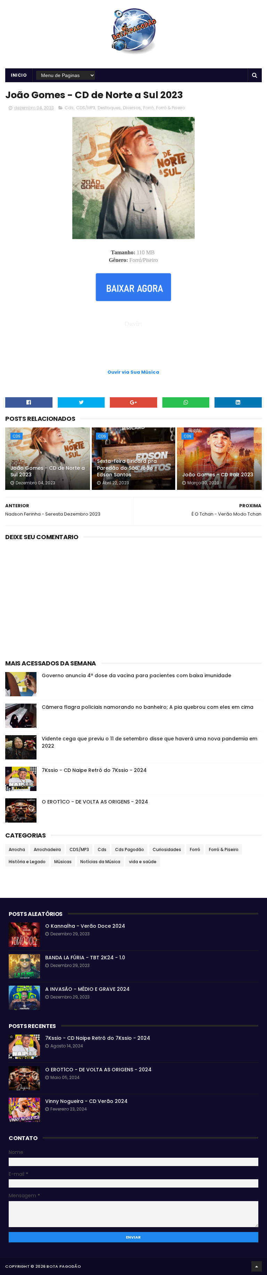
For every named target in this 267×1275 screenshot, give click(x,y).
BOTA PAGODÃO (64, 1266)
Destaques (109, 108)
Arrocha (17, 849)
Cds (69, 108)
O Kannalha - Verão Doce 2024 (85, 926)
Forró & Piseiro (170, 108)
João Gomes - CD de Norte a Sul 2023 (47, 471)
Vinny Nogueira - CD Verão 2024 (86, 1101)
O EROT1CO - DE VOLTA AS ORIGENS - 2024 (95, 801)
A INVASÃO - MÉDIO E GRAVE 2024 (87, 989)
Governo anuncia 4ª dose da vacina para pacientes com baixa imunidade (136, 675)
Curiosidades (167, 849)
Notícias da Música (100, 862)
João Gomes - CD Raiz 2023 (217, 474)
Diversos (132, 108)
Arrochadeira (47, 849)
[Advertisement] (133, 350)
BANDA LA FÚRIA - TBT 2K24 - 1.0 (85, 957)
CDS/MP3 (85, 108)
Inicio (19, 75)
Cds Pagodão (129, 849)
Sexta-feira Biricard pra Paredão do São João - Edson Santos (127, 468)
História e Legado (27, 862)
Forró (148, 108)
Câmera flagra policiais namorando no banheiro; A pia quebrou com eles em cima (147, 707)
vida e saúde (142, 862)
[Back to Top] (256, 1266)
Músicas (63, 862)
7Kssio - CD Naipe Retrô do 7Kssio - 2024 (94, 770)
